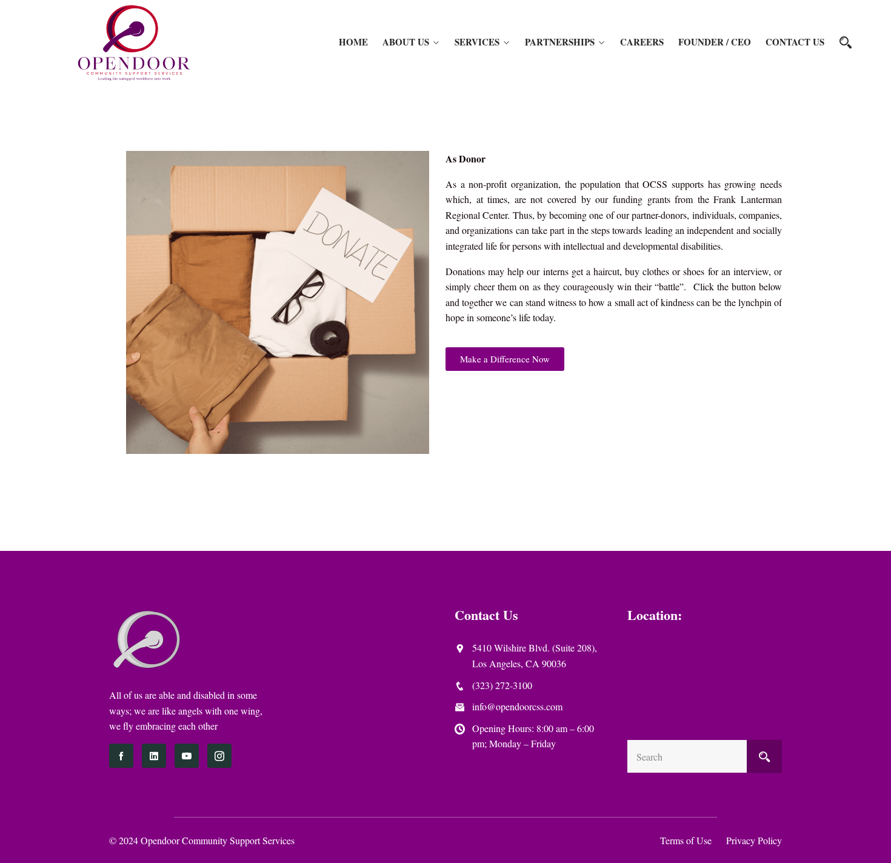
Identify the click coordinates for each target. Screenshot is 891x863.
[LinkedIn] (154, 756)
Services (477, 41)
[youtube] (187, 756)
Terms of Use (686, 840)
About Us (405, 41)
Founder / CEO (714, 41)
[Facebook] (121, 756)
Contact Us (795, 41)
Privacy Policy (754, 840)
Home (353, 41)
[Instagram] (219, 756)
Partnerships (560, 41)
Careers (642, 41)
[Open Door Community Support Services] (134, 42)
